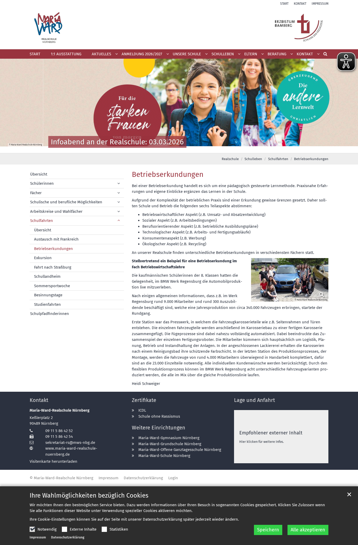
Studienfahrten (47, 304)
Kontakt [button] (305, 54)
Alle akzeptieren (308, 530)
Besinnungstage (48, 295)
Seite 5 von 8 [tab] (184, 148)
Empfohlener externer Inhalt (270, 433)
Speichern (268, 530)
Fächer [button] (36, 192)
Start (35, 54)
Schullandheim (47, 276)
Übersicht (38, 174)
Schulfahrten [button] (41, 220)
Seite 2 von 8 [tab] (156, 148)
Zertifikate (144, 400)
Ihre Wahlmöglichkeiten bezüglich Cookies (89, 495)
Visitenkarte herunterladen (53, 461)
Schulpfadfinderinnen (49, 313)
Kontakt (39, 400)
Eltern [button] (250, 54)
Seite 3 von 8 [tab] (165, 148)
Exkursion (43, 257)
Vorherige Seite (10, 106)
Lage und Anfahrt (254, 400)
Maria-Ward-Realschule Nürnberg (59, 410)
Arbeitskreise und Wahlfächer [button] (56, 211)
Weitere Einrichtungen (158, 427)
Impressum (38, 537)
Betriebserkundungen (311, 159)
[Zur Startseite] (179, 27)
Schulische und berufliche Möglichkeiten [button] (66, 202)
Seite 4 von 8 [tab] (174, 148)
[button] (143, 55)
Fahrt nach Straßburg (52, 267)
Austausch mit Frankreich (56, 239)
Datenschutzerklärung (67, 537)
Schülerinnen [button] (42, 183)
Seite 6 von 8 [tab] (193, 148)
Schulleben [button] (222, 54)
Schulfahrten (278, 159)
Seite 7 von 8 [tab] (202, 148)
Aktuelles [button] (101, 54)
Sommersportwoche (52, 286)
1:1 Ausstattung (66, 54)
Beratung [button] (277, 54)
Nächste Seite (347, 106)
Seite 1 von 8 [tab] (147, 148)
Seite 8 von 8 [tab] (211, 148)
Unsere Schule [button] (187, 54)
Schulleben (253, 159)
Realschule (230, 159)
